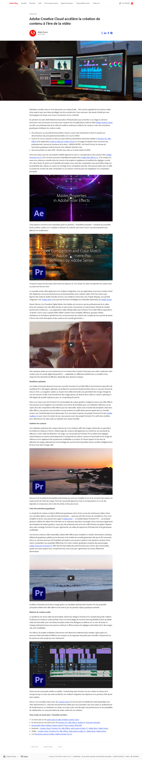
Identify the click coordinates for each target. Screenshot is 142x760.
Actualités (24, 3)
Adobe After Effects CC (89, 157)
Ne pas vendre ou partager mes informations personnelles (96, 756)
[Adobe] (132, 3)
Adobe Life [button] (96, 3)
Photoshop (32, 3)
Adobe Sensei (106, 299)
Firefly (39, 3)
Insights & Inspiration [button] (67, 3)
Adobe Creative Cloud (104, 122)
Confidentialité (76, 756)
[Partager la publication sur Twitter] (102, 33)
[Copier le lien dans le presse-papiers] (111, 33)
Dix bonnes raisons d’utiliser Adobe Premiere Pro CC (53, 734)
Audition (80, 722)
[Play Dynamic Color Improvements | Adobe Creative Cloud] (71, 471)
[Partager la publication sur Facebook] (108, 33)
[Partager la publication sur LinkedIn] (105, 33)
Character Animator (93, 722)
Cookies (127, 756)
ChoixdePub (136, 756)
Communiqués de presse (51, 3)
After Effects (72, 722)
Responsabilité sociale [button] (83, 3)
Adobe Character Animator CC (40, 546)
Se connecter (126, 3)
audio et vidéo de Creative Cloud (62, 141)
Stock (60, 747)
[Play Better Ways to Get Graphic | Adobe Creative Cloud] (71, 577)
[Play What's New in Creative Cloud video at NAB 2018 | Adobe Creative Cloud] (71, 344)
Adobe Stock (47, 299)
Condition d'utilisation (118, 756)
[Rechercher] (120, 3)
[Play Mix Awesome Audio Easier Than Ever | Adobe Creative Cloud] (71, 664)
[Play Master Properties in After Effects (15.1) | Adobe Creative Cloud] (71, 198)
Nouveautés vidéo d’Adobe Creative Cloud (46, 725)
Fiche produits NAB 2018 (73, 725)
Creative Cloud (63, 702)
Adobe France (103, 728)
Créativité (33, 14)
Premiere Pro (102, 138)
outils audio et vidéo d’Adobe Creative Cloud (63, 719)
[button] (10, 756)
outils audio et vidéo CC (79, 728)
